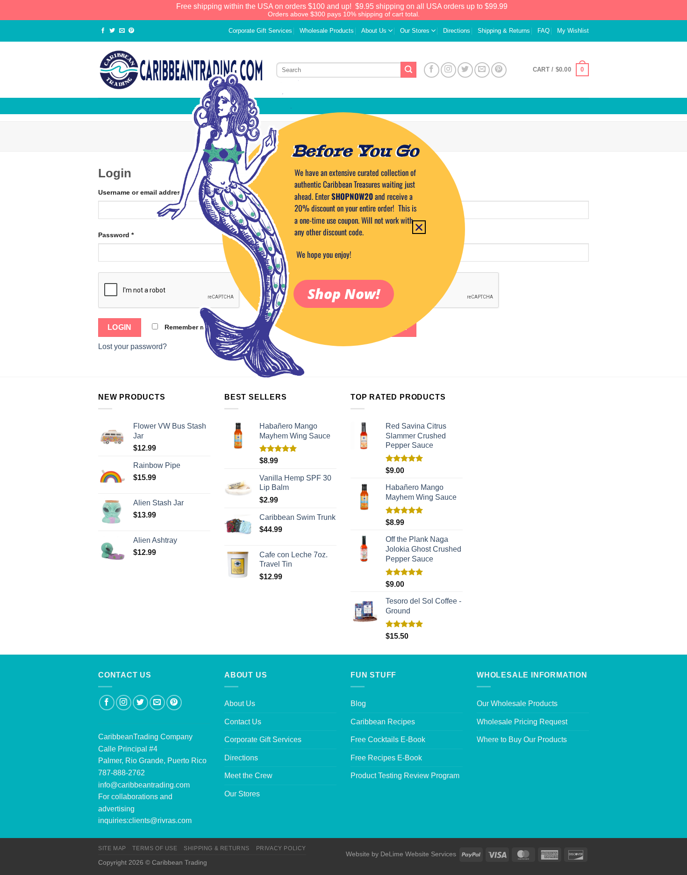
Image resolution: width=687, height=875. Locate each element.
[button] (419, 227)
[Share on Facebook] (103, 31)
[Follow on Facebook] (106, 702)
